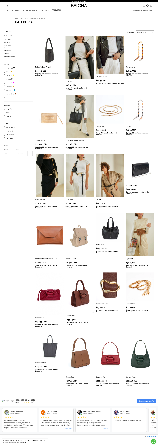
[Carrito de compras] (151, 6)
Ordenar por (129, 32)
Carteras (6, 53)
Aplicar (30, 153)
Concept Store (147, 10)
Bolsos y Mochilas (9, 56)
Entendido (23, 442)
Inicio (16, 18)
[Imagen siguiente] (60, 48)
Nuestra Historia (137, 10)
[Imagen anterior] (38, 48)
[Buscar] (7, 6)
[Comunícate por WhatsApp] (153, 441)
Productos (56, 10)
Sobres (6, 48)
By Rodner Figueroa (30, 10)
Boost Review (151, 436)
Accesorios (7, 42)
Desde (6, 149)
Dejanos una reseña (146, 401)
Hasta (17, 149)
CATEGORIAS (24, 18)
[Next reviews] (155, 420)
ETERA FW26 (45, 10)
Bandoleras (7, 50)
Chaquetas (7, 39)
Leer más (68, 429)
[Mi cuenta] (144, 6)
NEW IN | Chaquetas (13, 10)
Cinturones (7, 45)
